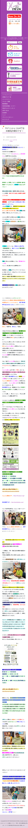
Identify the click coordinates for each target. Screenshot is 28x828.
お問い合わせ (5, 110)
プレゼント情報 (6, 101)
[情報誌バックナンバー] (14, 91)
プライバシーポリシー (7, 117)
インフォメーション (7, 94)
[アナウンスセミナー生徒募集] (14, 77)
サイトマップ (5, 119)
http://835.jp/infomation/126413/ (10, 491)
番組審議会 (5, 103)
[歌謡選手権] (14, 84)
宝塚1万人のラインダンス (8, 108)
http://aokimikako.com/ (17, 502)
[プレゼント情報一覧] (14, 63)
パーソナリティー (6, 99)
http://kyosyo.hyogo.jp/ (8, 691)
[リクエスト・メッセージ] (14, 56)
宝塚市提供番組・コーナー (8, 106)
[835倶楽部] (14, 70)
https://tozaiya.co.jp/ (18, 495)
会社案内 (4, 112)
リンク (4, 115)
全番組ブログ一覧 (6, 97)
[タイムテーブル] (14, 49)
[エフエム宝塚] (14, 11)
